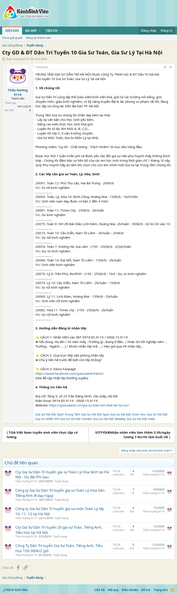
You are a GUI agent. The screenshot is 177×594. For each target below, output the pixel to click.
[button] (40, 31)
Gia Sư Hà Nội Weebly (109, 419)
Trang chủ (160, 590)
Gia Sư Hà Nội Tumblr (76, 419)
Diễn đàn (12, 30)
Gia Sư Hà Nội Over (124, 414)
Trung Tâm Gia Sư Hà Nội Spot (87, 414)
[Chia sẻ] (165, 67)
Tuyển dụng (61, 481)
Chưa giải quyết (12, 38)
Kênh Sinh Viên (17, 590)
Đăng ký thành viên (38, 38)
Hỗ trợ (145, 590)
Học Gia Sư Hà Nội (154, 414)
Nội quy (113, 590)
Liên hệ (99, 590)
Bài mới (30, 30)
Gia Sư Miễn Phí (47, 419)
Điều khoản (130, 590)
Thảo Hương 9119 (17, 59)
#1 (170, 67)
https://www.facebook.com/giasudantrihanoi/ (69, 373)
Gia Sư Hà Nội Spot (49, 414)
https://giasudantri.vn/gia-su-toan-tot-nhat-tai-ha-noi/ (89, 405)
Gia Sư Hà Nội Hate (140, 419)
